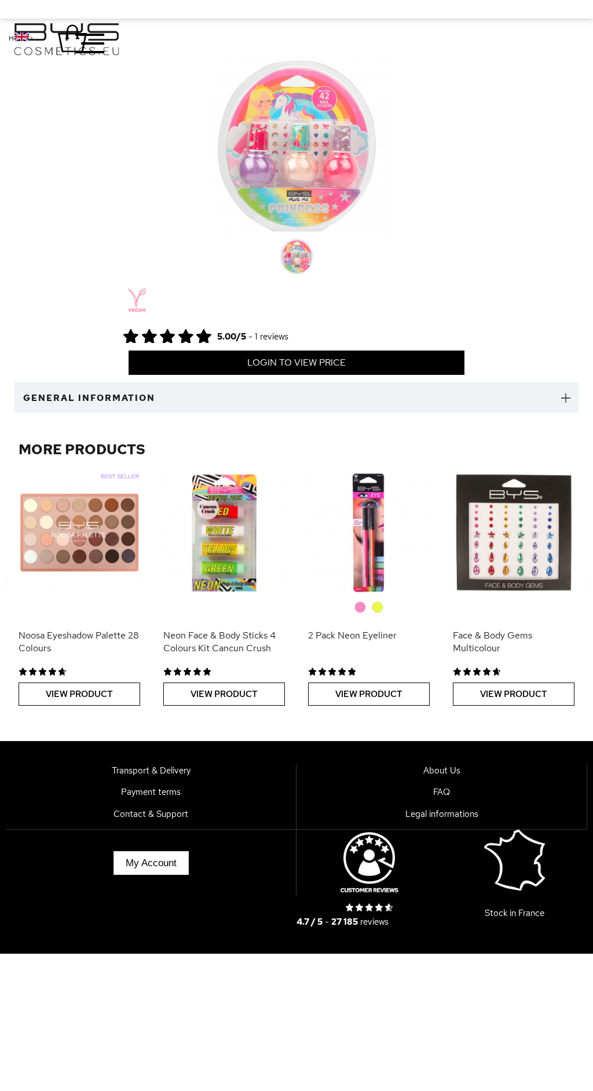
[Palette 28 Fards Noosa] (79, 532)
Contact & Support (151, 814)
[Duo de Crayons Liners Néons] (369, 532)
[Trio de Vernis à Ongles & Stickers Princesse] (297, 256)
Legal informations (441, 814)
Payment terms (151, 792)
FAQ (441, 792)
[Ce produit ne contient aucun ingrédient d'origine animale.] (136, 301)
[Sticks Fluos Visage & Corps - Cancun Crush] (224, 532)
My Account (151, 863)
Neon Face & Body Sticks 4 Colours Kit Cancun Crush (219, 641)
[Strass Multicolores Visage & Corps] (513, 532)
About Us (441, 770)
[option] (297, 146)
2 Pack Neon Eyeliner (352, 635)
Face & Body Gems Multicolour (492, 641)
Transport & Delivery (151, 770)
